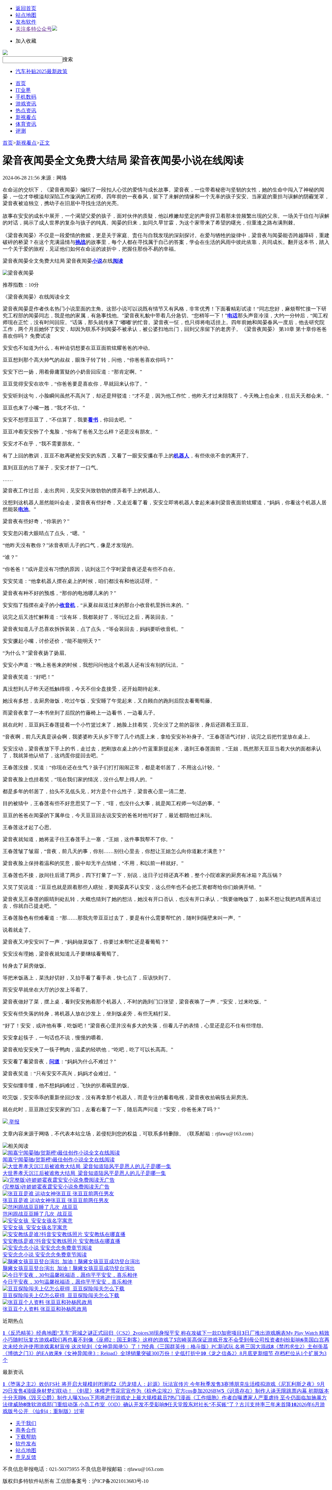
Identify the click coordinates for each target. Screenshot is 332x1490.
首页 (21, 83)
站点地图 (26, 15)
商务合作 (26, 1430)
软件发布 (26, 1443)
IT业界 (23, 90)
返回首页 (26, 8)
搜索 (68, 59)
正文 (45, 143)
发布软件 (26, 22)
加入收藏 (26, 41)
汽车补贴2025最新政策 (41, 71)
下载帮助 (26, 1437)
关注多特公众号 (34, 29)
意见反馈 (26, 1457)
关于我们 (26, 1423)
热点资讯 (26, 110)
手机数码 (26, 97)
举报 (13, 1121)
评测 (21, 131)
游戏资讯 (26, 103)
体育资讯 (26, 124)
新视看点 (26, 117)
